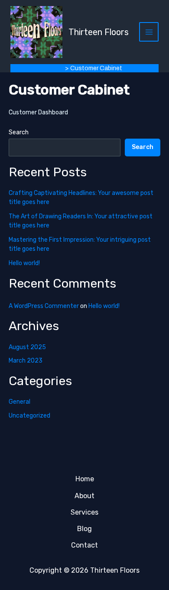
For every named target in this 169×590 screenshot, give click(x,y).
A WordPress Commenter (44, 306)
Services (84, 512)
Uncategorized (29, 415)
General (19, 401)
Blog (84, 529)
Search (19, 132)
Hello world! (24, 263)
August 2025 (27, 347)
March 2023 (25, 360)
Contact (84, 545)
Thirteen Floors (98, 32)
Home (84, 479)
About (84, 496)
